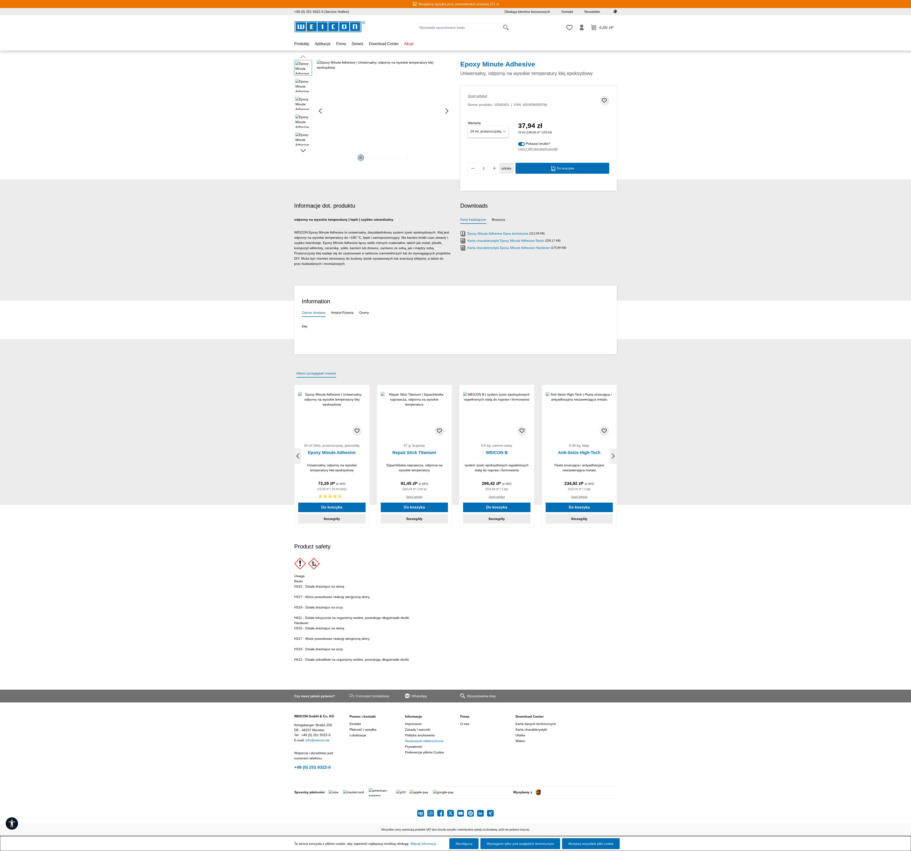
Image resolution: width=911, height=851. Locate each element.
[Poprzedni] (320, 111)
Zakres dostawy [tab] (313, 312)
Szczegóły (332, 519)
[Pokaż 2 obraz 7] (368, 157)
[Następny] (447, 111)
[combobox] (458, 27)
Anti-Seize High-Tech (579, 452)
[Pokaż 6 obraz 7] (399, 157)
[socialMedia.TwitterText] (452, 813)
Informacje (413, 716)
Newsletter (592, 12)
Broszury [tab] (498, 219)
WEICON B (497, 452)
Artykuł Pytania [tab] (342, 312)
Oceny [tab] (364, 312)
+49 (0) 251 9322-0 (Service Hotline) (321, 12)
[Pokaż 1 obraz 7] (361, 157)
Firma (464, 716)
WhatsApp (419, 696)
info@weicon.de (318, 740)
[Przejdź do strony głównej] (329, 27)
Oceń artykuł (477, 96)
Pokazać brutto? (538, 143)
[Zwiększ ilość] (495, 168)
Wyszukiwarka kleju (481, 696)
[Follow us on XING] (490, 813)
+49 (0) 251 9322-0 (312, 767)
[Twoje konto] (582, 27)
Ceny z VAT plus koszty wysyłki (538, 149)
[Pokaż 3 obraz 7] (376, 157)
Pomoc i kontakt (362, 716)
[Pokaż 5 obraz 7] (391, 157)
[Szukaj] (506, 27)
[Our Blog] (422, 813)
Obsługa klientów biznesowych (527, 12)
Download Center (530, 716)
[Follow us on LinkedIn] (482, 813)
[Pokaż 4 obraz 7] (383, 157)
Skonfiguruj (464, 844)
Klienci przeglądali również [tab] (316, 373)
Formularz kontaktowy (372, 696)
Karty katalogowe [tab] (473, 219)
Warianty (474, 123)
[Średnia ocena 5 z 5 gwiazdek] (332, 497)
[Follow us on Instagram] (432, 813)
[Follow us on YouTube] (462, 813)
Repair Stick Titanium (414, 452)
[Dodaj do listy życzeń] (604, 100)
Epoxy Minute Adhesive (332, 452)
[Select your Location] (615, 11)
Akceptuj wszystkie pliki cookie (591, 844)
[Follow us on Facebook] (442, 813)
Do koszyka (565, 168)
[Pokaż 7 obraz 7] (406, 157)
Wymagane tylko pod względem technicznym (520, 844)
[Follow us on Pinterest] (472, 813)
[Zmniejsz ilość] (473, 168)
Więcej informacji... (424, 844)
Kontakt (567, 12)
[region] (372, 111)
